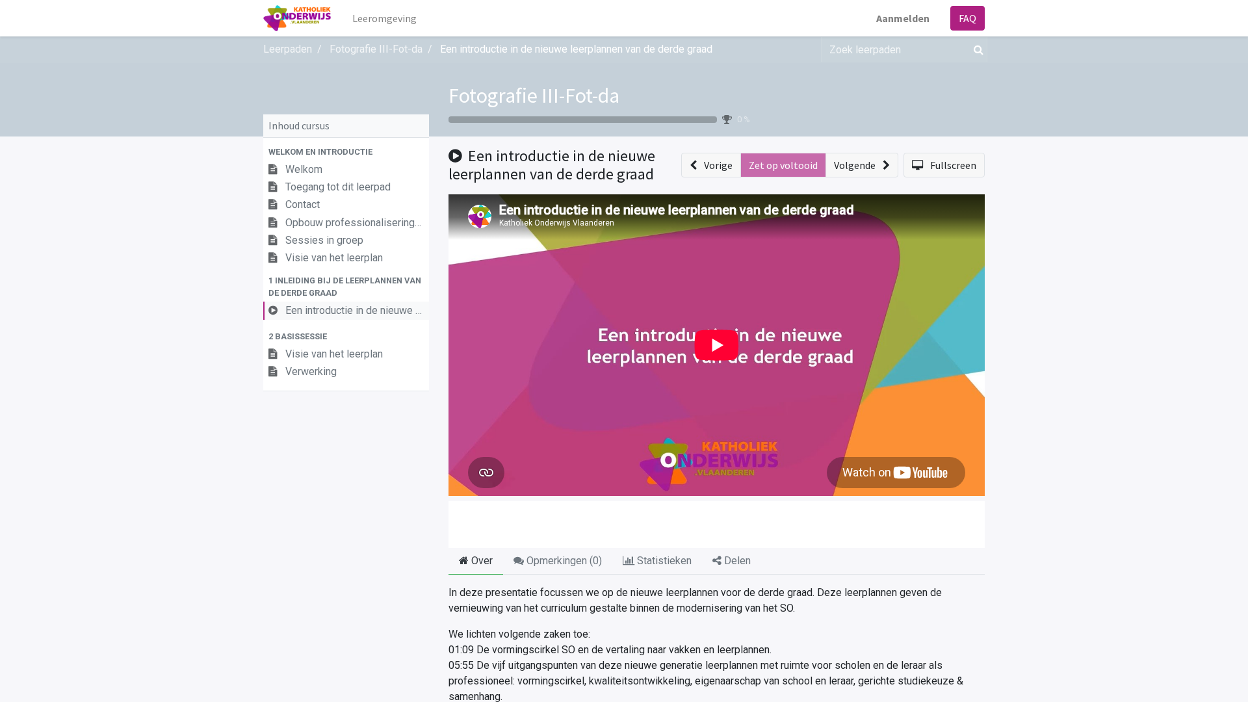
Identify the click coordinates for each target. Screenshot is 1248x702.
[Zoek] (976, 49)
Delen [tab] (736, 560)
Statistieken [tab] (663, 560)
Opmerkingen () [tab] (563, 560)
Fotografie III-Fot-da (533, 96)
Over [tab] (481, 560)
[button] (346, 152)
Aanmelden (903, 18)
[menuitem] (384, 18)
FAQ (967, 18)
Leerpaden (287, 49)
